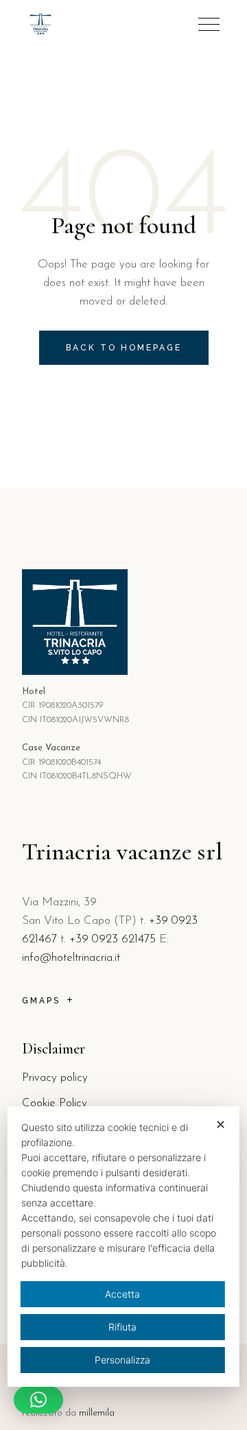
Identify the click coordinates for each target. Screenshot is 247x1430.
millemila (97, 1413)
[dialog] (123, 1246)
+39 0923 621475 (112, 939)
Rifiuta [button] (122, 1327)
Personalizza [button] (122, 1360)
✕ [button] (220, 1124)
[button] (38, 1400)
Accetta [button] (122, 1294)
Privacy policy (55, 1078)
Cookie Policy (54, 1103)
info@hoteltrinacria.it (71, 958)
